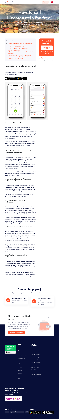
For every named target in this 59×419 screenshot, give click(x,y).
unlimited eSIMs (19, 393)
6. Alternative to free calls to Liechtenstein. (18, 57)
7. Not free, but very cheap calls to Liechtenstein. (20, 59)
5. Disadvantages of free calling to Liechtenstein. (20, 55)
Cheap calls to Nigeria (35, 349)
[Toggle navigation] (5, 2)
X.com (19, 378)
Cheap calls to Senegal (35, 371)
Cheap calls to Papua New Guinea (35, 368)
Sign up (45, 2)
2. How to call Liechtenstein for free (16, 47)
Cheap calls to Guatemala (36, 374)
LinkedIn (19, 375)
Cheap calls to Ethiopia (35, 359)
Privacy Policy (20, 353)
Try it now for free (46, 47)
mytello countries (21, 358)
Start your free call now (16, 332)
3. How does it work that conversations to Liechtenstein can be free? (18, 49)
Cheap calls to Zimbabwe (36, 362)
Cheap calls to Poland (35, 354)
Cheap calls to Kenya (35, 357)
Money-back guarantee (22, 355)
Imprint (19, 347)
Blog (19, 363)
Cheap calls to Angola (35, 365)
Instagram (20, 373)
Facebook (20, 370)
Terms (19, 350)
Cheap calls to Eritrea (35, 377)
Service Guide (21, 361)
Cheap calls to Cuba (35, 351)
